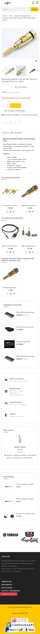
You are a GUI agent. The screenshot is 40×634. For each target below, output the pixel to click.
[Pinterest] (17, 121)
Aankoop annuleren (9, 594)
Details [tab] (12, 133)
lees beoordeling (21, 87)
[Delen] (3, 121)
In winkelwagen (15, 105)
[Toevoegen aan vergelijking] (10, 211)
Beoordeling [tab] (18, 133)
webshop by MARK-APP (20, 613)
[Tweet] (8, 121)
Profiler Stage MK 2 (23, 341)
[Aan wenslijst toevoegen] (7, 211)
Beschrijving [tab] (5, 133)
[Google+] (12, 121)
